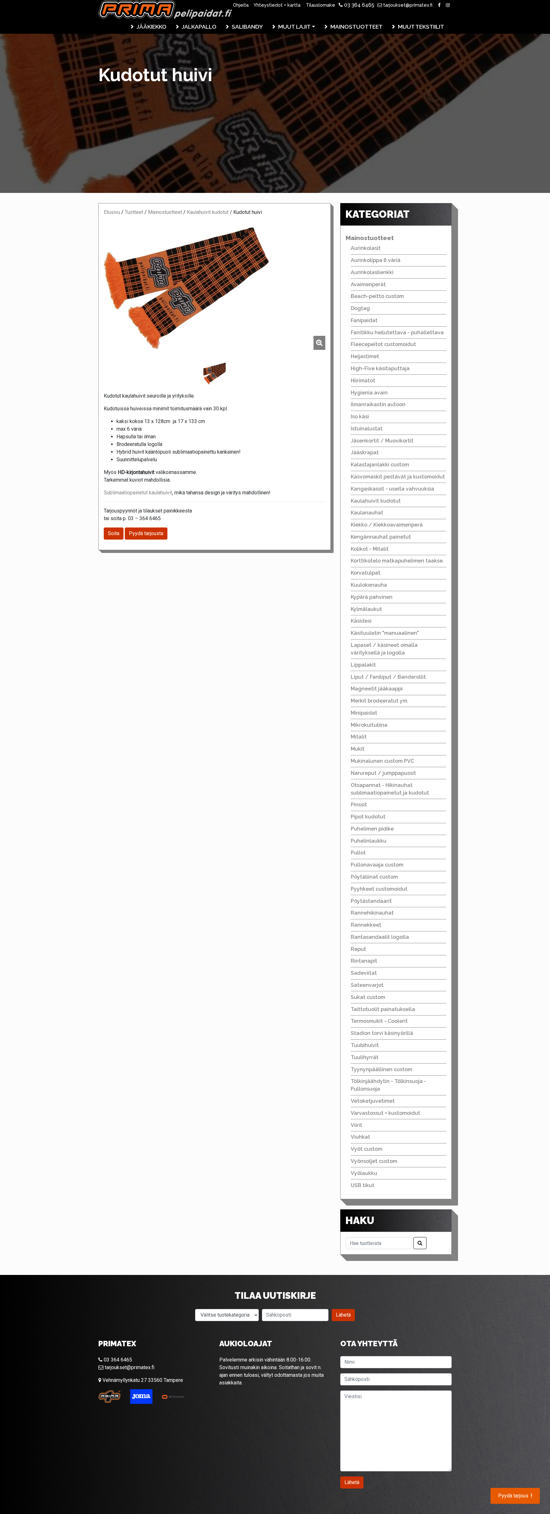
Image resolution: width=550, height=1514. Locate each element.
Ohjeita (241, 5)
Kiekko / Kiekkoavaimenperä (387, 525)
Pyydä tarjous (515, 1496)
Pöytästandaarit (371, 901)
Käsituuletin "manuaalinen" (385, 633)
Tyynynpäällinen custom (381, 1069)
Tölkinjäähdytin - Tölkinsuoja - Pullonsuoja (388, 1085)
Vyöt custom (366, 1149)
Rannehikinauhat (372, 913)
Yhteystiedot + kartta (277, 5)
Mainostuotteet (356, 26)
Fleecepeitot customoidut (383, 344)
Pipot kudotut (368, 817)
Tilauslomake (320, 5)
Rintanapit (364, 961)
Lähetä (343, 1315)
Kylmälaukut (366, 609)
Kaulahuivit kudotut (208, 212)
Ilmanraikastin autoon (378, 404)
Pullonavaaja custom (377, 865)
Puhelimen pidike (372, 829)
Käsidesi (361, 621)
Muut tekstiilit (421, 26)
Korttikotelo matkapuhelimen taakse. (397, 561)
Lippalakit (363, 665)
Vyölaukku (364, 1173)
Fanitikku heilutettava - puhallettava (397, 332)
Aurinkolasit (366, 248)
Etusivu (112, 212)
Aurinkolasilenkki (372, 272)
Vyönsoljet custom (374, 1161)
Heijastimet (365, 356)
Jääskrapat (365, 452)
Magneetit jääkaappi (377, 689)
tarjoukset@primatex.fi (407, 5)
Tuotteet (134, 212)
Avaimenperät (368, 284)
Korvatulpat (365, 573)
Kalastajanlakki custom (380, 465)
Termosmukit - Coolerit (379, 1021)
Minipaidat (364, 713)
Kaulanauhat (367, 513)
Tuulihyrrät (364, 1057)
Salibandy (247, 26)
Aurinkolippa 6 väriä (375, 260)
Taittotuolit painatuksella (383, 1009)
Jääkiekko (151, 26)
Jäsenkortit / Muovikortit (382, 441)
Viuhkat (360, 1137)
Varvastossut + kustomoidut (385, 1113)
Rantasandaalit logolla (380, 937)
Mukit (357, 749)
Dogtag (360, 308)
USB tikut (362, 1185)
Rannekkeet (366, 925)
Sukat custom (368, 997)
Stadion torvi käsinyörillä (382, 1033)
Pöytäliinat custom (374, 877)
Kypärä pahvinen (371, 597)
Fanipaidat (364, 320)
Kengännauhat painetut (381, 537)
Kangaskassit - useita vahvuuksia (392, 489)
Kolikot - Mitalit (370, 549)
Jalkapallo (199, 26)
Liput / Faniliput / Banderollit (388, 677)
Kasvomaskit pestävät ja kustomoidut (398, 477)
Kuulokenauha (369, 585)
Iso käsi (360, 417)
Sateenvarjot (367, 985)
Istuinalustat (367, 429)
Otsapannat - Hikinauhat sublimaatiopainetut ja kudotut (390, 789)
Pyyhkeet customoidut (379, 889)
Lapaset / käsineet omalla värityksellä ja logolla (384, 649)
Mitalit (359, 737)
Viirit (356, 1125)
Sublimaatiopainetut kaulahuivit (138, 493)
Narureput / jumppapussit (383, 773)
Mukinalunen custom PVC (382, 761)
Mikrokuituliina (369, 725)
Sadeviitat (364, 973)
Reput (358, 949)
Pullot (358, 853)
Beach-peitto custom (377, 296)
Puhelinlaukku (368, 841)
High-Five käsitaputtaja (380, 368)
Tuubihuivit (365, 1045)
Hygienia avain (369, 393)
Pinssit (359, 805)
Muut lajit (294, 26)
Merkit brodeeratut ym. (379, 701)
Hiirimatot (363, 381)
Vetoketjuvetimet (373, 1101)
